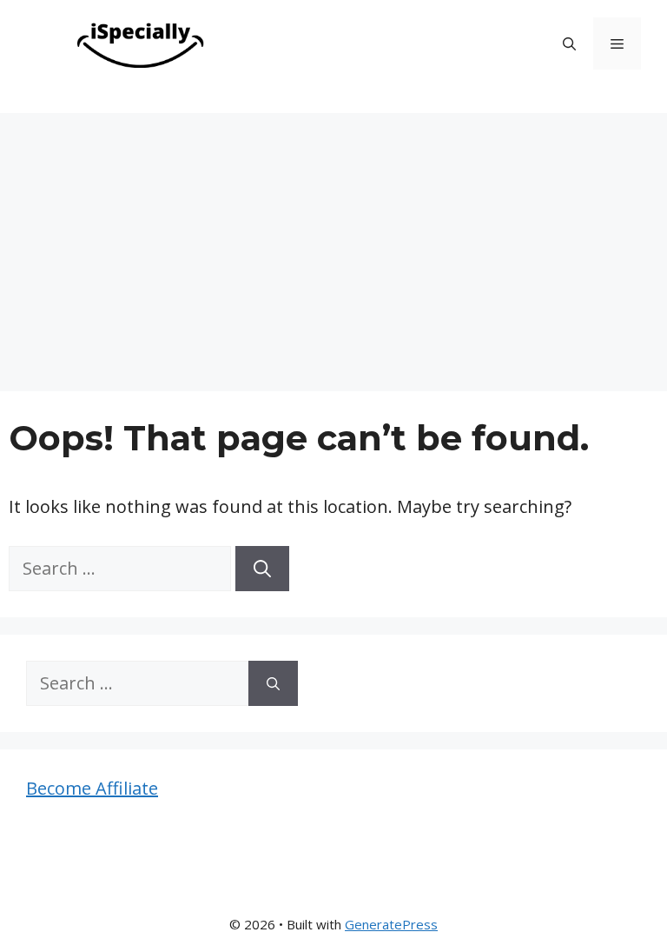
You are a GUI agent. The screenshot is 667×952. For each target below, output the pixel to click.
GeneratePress (391, 924)
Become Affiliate (92, 788)
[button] (569, 43)
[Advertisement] (333, 243)
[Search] (262, 568)
